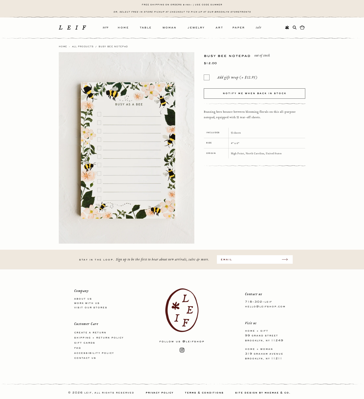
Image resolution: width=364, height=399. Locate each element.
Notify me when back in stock (254, 93)
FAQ (77, 348)
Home (63, 47)
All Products (83, 47)
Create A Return (90, 332)
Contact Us (85, 358)
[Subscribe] (286, 259)
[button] (129, 28)
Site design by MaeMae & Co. (262, 392)
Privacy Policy (159, 392)
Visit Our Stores (90, 307)
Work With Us (87, 303)
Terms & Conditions (204, 392)
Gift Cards (84, 343)
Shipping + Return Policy (99, 337)
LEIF (88, 392)
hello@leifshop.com (265, 306)
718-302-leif (258, 302)
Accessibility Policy (94, 353)
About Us (83, 298)
